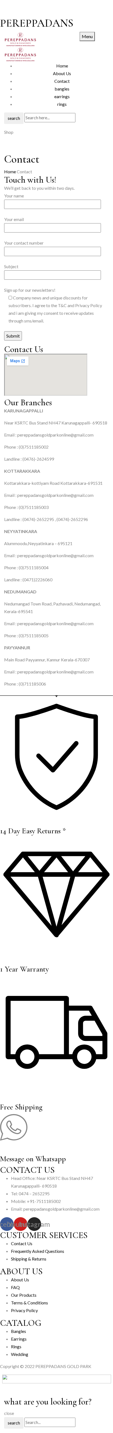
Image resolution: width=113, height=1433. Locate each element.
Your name (14, 195)
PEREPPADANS (36, 23)
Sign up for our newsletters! (53, 305)
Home (10, 171)
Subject (11, 266)
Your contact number (24, 242)
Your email (14, 219)
